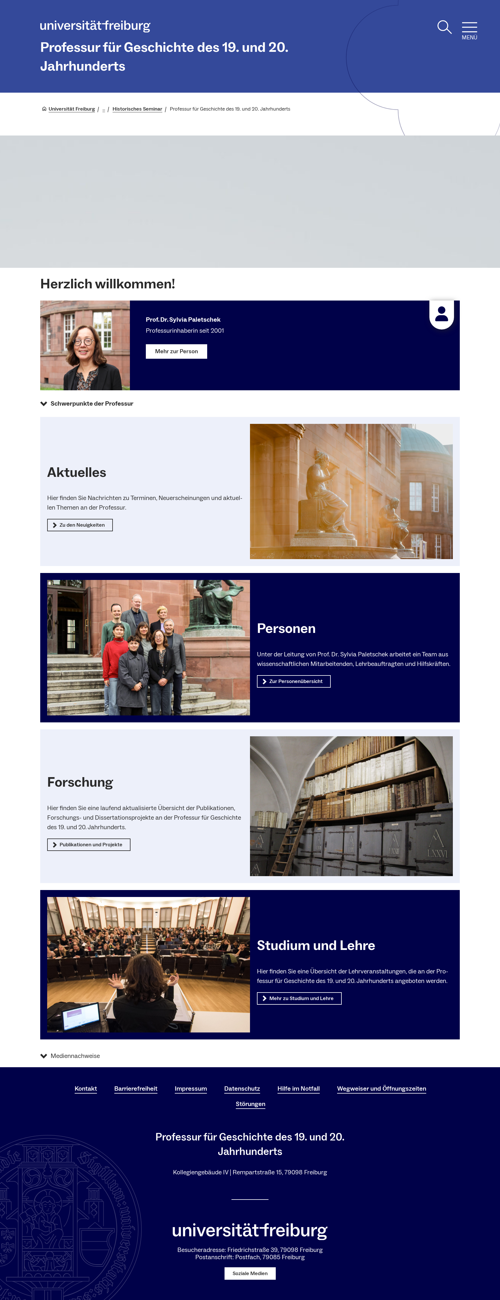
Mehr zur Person (176, 351)
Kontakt (86, 1089)
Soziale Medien (250, 1273)
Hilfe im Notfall (298, 1089)
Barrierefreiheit (135, 1089)
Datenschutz (242, 1089)
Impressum (191, 1089)
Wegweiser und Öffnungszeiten (381, 1089)
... (103, 109)
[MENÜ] (469, 27)
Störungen (250, 1104)
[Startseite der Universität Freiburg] (95, 27)
